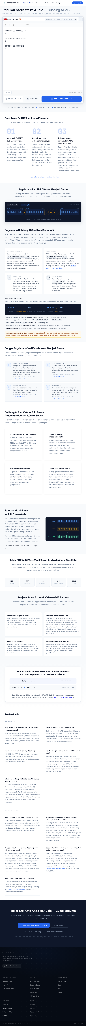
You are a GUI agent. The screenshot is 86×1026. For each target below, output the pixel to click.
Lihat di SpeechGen (20, 379)
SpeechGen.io (12, 1023)
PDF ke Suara (34, 989)
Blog (59, 985)
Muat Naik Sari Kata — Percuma (35, 925)
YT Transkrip (34, 996)
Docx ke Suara (35, 985)
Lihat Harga (58, 925)
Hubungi (5, 1004)
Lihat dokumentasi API (17, 889)
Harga (58, 3)
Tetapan (8, 92)
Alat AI (37, 3)
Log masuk (77, 3)
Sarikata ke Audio (8, 989)
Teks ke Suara (28, 3)
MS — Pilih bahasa (13, 966)
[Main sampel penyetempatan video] (48, 365)
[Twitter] (78, 1023)
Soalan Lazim (49, 3)
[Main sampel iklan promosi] (48, 387)
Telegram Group (8, 1008)
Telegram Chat (7, 1012)
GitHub (5, 1015)
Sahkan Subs (32, 99)
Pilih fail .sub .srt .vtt (14, 99)
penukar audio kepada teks (63, 697)
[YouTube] (75, 1023)
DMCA (32, 1008)
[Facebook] (82, 1023)
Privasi (32, 1004)
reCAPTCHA (34, 1015)
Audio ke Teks (35, 981)
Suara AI (5, 985)
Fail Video (33, 992)
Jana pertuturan (62, 99)
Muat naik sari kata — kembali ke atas (44, 177)
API (59, 989)
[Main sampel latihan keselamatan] (9, 387)
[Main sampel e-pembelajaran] (9, 365)
